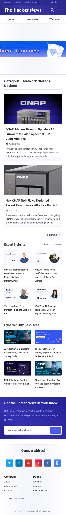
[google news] (57, 463)
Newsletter (32, 19)
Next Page (52, 234)
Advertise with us (12, 486)
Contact (8, 490)
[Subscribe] (55, 430)
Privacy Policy (40, 490)
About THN (9, 481)
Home (10, 19)
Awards (37, 486)
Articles (58, 244)
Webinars (54, 19)
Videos (46, 244)
